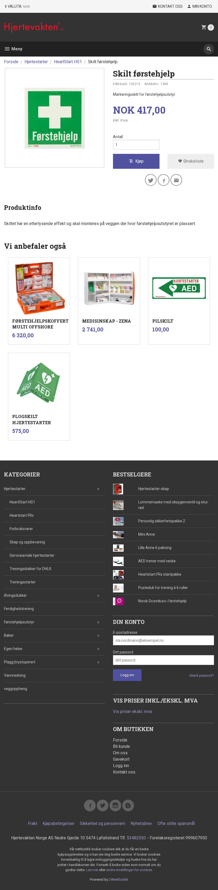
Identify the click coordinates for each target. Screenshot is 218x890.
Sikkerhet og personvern (102, 823)
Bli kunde (121, 746)
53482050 (136, 837)
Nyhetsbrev (141, 823)
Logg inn (121, 765)
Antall (118, 137)
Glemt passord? (201, 675)
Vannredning (15, 675)
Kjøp (139, 161)
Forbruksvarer (21, 529)
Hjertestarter (15, 489)
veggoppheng (15, 689)
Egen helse (13, 649)
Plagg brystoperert (19, 662)
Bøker (9, 635)
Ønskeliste (193, 161)
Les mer (92, 870)
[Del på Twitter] (151, 180)
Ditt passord (123, 652)
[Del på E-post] (176, 180)
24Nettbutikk (118, 879)
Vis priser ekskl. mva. (133, 711)
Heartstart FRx (22, 515)
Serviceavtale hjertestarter (32, 555)
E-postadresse (125, 632)
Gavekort (121, 759)
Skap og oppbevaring (27, 542)
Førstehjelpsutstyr (19, 622)
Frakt (32, 823)
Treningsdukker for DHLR (30, 569)
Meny (16, 48)
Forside (11, 61)
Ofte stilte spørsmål (176, 823)
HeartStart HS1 (22, 502)
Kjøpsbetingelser (58, 823)
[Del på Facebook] (163, 180)
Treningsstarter (23, 582)
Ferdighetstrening (19, 609)
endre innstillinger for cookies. (129, 870)
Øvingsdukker (15, 595)
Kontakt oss (124, 772)
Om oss (120, 752)
